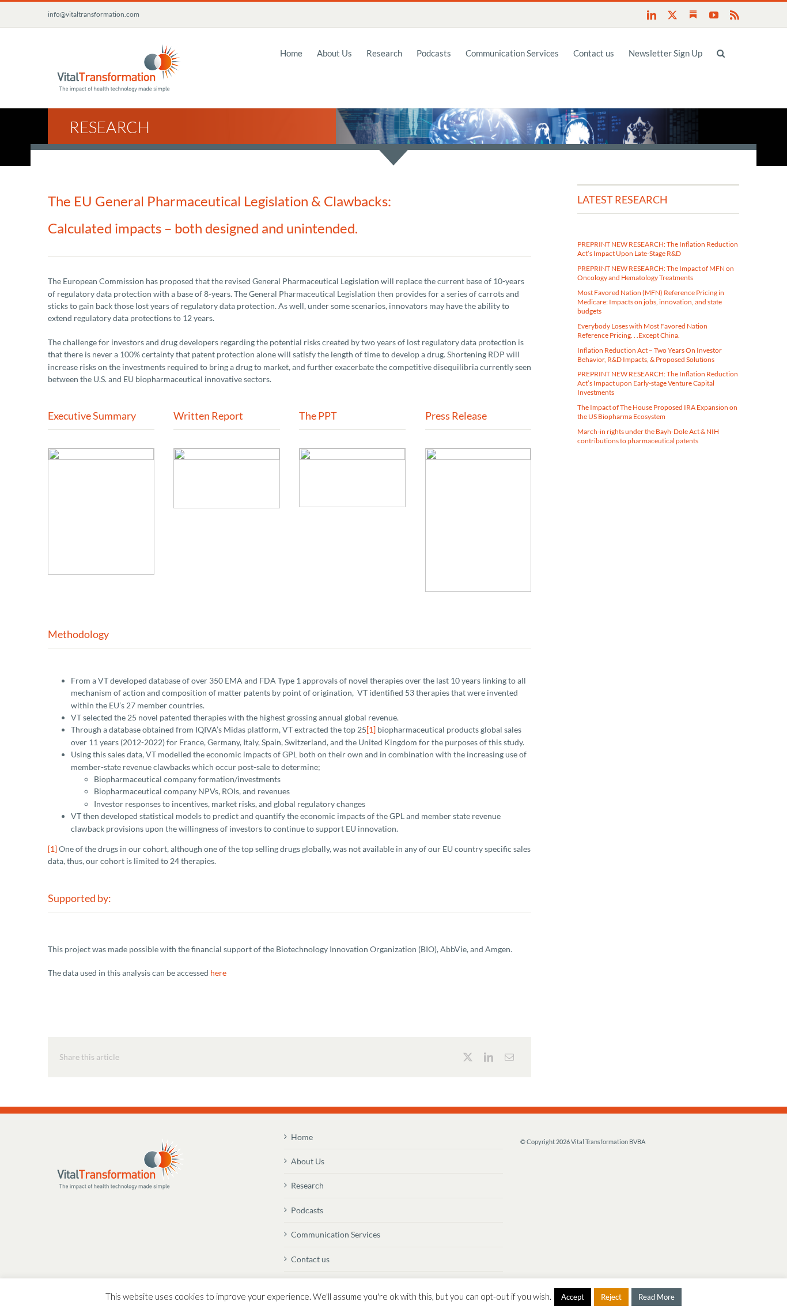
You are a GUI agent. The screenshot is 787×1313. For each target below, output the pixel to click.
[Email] (509, 1057)
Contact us (310, 1259)
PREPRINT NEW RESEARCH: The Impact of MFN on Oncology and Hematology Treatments (655, 273)
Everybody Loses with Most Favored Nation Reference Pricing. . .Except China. (642, 330)
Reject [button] (611, 1296)
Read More (656, 1296)
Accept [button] (572, 1296)
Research (307, 1185)
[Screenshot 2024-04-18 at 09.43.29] (478, 452)
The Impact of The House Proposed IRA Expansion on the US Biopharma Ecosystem (657, 412)
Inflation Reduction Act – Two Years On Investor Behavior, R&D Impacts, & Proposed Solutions (649, 355)
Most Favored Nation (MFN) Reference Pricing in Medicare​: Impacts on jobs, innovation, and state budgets (650, 301)
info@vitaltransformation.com (93, 14)
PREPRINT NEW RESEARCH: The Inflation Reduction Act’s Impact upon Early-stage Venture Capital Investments (657, 383)
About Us (307, 1161)
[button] (721, 52)
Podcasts (307, 1210)
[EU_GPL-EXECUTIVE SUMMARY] (101, 452)
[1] (371, 729)
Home (302, 1137)
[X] (467, 1057)
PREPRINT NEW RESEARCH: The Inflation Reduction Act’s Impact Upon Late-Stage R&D (657, 249)
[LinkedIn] (488, 1057)
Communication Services (335, 1234)
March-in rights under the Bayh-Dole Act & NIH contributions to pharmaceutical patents (648, 436)
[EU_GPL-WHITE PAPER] (226, 452)
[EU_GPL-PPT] (352, 452)
